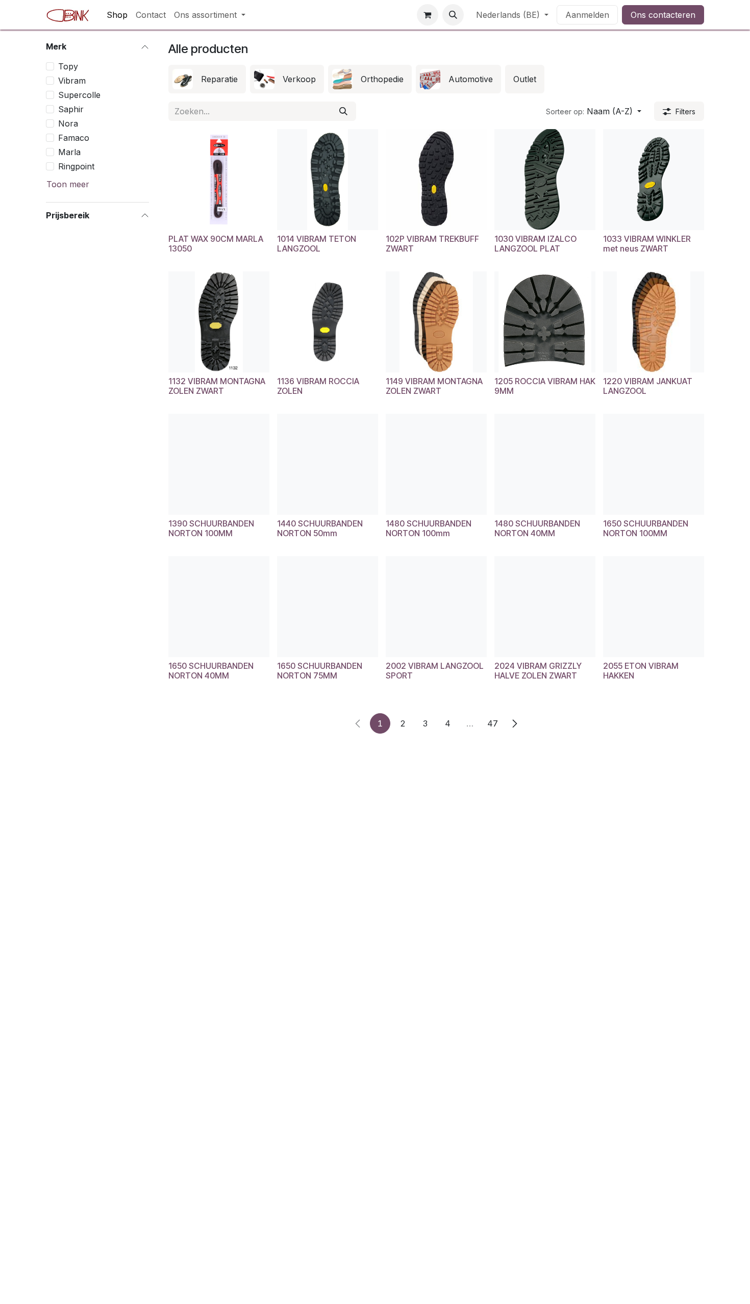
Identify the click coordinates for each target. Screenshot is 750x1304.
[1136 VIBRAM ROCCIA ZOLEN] (327, 321)
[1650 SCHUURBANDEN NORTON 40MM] (218, 606)
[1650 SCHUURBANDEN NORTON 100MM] (653, 464)
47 (492, 723)
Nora (68, 123)
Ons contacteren (663, 15)
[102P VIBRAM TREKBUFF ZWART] (436, 179)
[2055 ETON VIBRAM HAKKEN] (653, 606)
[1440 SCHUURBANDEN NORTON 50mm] (327, 464)
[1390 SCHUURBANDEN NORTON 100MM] (218, 464)
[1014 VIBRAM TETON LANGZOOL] (327, 179)
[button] (453, 15)
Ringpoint (76, 166)
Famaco (73, 137)
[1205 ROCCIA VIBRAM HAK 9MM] (544, 321)
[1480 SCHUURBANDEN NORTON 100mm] (436, 464)
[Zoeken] (343, 111)
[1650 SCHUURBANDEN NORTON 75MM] (327, 606)
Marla (69, 151)
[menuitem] (117, 15)
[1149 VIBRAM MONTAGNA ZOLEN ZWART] (436, 321)
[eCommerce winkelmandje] (427, 15)
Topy (68, 66)
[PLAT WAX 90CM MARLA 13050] (218, 179)
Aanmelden (587, 15)
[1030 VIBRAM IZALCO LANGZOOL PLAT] (544, 179)
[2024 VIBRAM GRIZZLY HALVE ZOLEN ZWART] (544, 606)
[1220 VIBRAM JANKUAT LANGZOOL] (653, 321)
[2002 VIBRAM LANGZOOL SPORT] (436, 606)
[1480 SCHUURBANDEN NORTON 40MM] (544, 464)
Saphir (71, 109)
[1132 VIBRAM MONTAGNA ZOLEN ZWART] (218, 321)
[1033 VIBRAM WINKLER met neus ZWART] (653, 179)
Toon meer (67, 184)
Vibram (72, 80)
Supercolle (79, 94)
